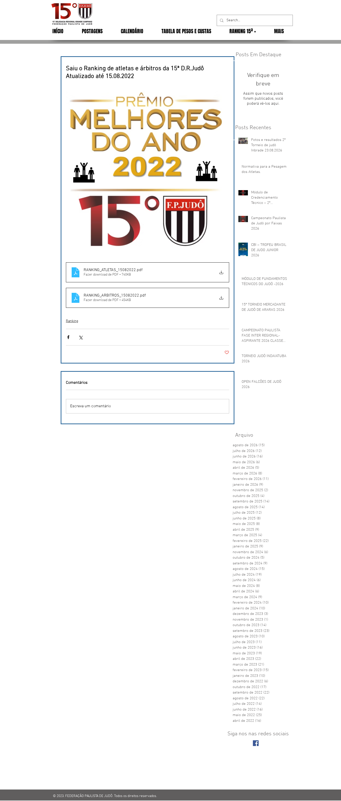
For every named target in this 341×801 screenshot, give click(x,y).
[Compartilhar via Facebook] (68, 337)
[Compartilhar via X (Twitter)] (80, 337)
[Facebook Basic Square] (256, 743)
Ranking (72, 321)
